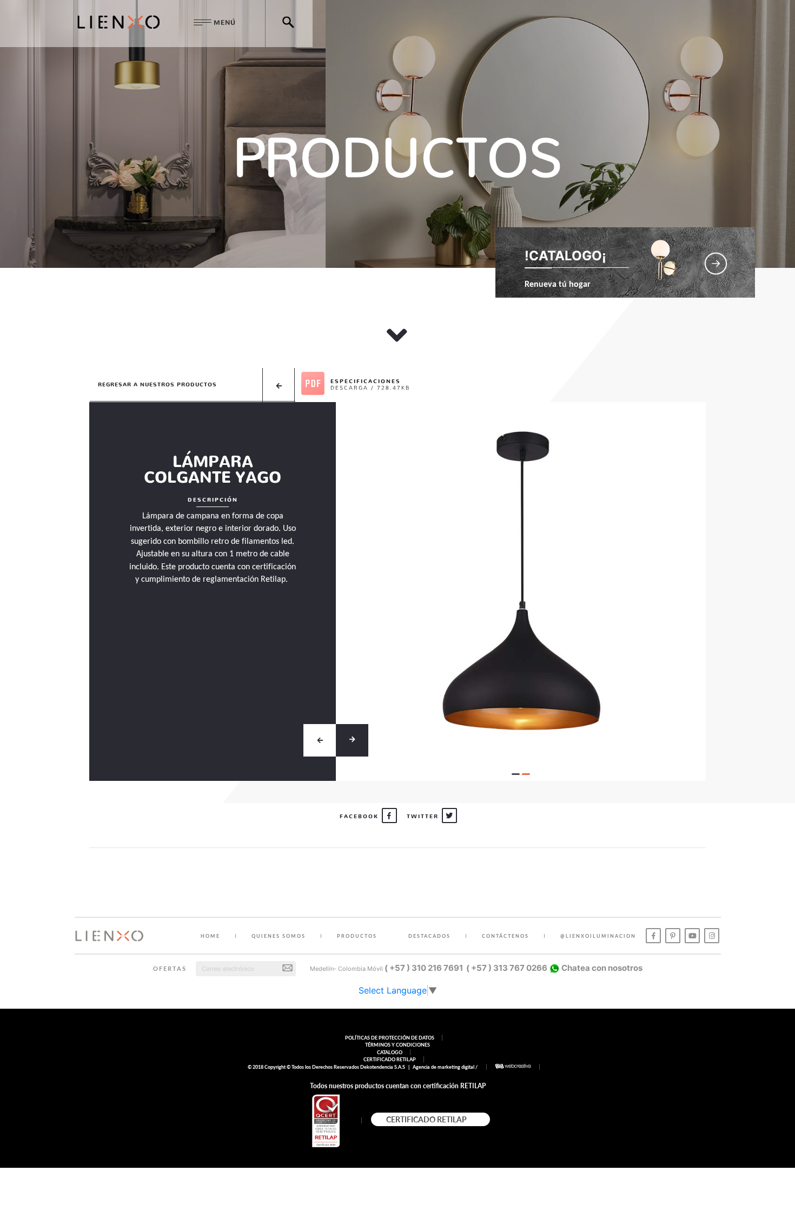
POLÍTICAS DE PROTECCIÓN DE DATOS (389, 1038)
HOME (210, 936)
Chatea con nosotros (601, 968)
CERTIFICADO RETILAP (389, 1059)
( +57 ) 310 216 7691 (424, 968)
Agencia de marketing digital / (446, 1067)
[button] (516, 774)
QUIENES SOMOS (278, 936)
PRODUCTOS (357, 936)
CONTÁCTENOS (505, 936)
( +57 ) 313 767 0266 (506, 968)
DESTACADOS (429, 936)
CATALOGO (389, 1052)
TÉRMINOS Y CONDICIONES (397, 1045)
